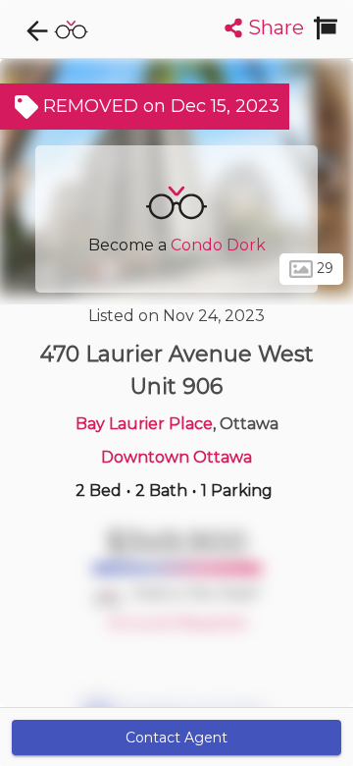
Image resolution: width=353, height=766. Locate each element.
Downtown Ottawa (176, 457)
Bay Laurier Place (144, 423)
